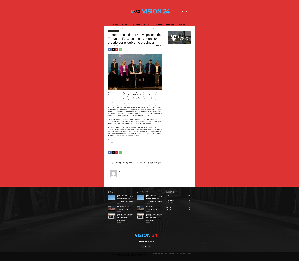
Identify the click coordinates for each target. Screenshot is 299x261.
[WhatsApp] (120, 49)
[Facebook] (109, 49)
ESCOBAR (121, 28)
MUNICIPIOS (114, 28)
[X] (113, 49)
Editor (111, 45)
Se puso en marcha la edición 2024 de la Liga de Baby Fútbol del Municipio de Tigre (150, 163)
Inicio (109, 28)
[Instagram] (145, 246)
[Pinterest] (116, 49)
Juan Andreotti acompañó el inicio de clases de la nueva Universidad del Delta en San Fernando (120, 163)
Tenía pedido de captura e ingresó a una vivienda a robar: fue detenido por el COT (124, 208)
